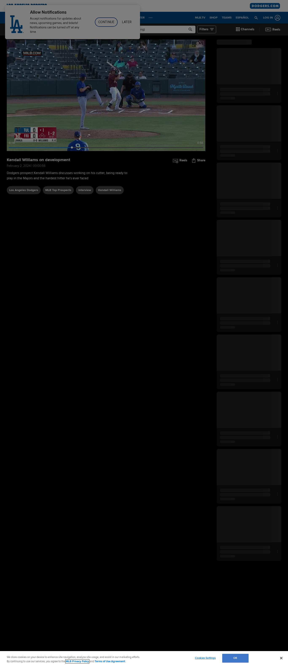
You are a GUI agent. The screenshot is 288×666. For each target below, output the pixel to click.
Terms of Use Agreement (110, 661)
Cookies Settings (205, 658)
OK (235, 658)
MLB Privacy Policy (77, 661)
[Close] (281, 658)
